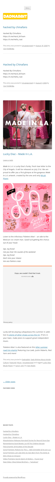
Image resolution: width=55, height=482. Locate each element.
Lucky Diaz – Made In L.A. (18, 154)
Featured (12, 362)
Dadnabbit (26, 359)
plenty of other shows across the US (24, 335)
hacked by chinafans (15, 27)
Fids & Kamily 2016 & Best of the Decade (18, 446)
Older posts (9, 381)
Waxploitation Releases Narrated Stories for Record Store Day (26, 440)
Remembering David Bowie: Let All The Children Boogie (24, 443)
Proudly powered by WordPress (14, 477)
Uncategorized (27, 45)
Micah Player (8, 366)
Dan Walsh (31, 366)
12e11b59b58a (8, 49)
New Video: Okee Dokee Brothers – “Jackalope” (20, 462)
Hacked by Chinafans (15, 64)
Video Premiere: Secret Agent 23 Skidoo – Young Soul (23, 459)
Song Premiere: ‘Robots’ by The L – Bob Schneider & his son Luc (27, 450)
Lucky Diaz (47, 362)
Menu (27, 8)
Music (19, 362)
